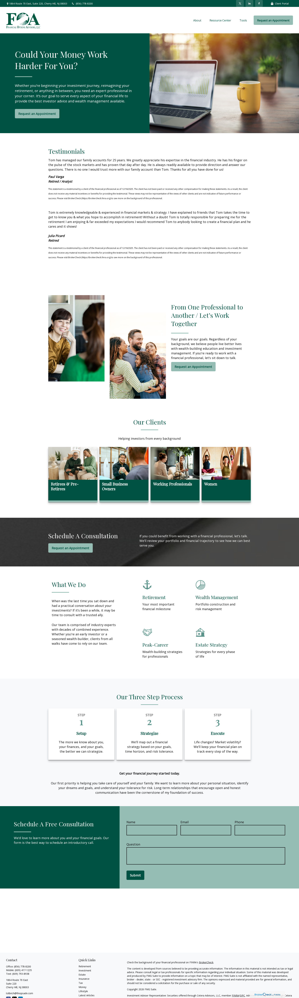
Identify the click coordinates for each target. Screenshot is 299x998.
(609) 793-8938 (20, 973)
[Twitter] (240, 3)
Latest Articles (86, 995)
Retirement (85, 966)
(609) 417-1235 (23, 970)
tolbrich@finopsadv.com (19, 993)
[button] (197, 20)
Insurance (84, 978)
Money (82, 987)
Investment (85, 970)
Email (184, 822)
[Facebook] (259, 3)
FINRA (235, 995)
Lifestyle (83, 991)
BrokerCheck (206, 962)
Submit (135, 875)
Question (133, 844)
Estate (82, 974)
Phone (239, 822)
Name (130, 822)
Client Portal (282, 3)
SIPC (242, 995)
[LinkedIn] (249, 3)
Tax (81, 983)
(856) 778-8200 (84, 3)
